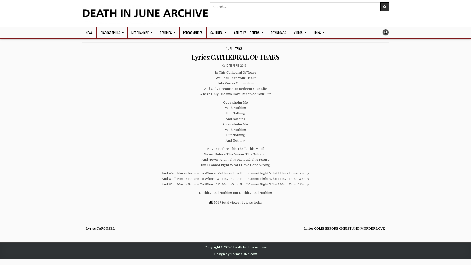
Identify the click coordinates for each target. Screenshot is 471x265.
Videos (298, 32)
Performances (193, 32)
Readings (166, 32)
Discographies (110, 32)
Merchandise (140, 32)
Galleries (216, 32)
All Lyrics (236, 48)
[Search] (386, 32)
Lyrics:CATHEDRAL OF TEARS (235, 57)
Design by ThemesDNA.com (235, 254)
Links (317, 32)
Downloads (278, 32)
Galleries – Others (247, 32)
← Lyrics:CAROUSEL (98, 228)
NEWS (89, 32)
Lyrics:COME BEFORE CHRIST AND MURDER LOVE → (346, 228)
